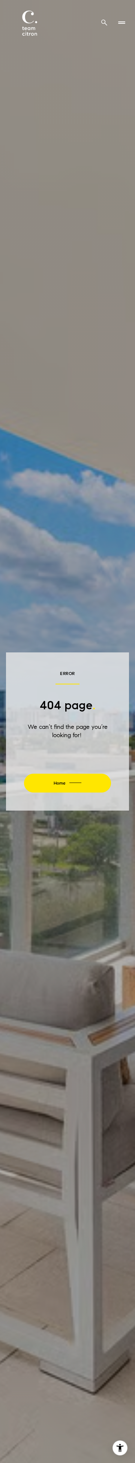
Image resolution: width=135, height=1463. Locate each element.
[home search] (104, 22)
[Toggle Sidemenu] (121, 22)
